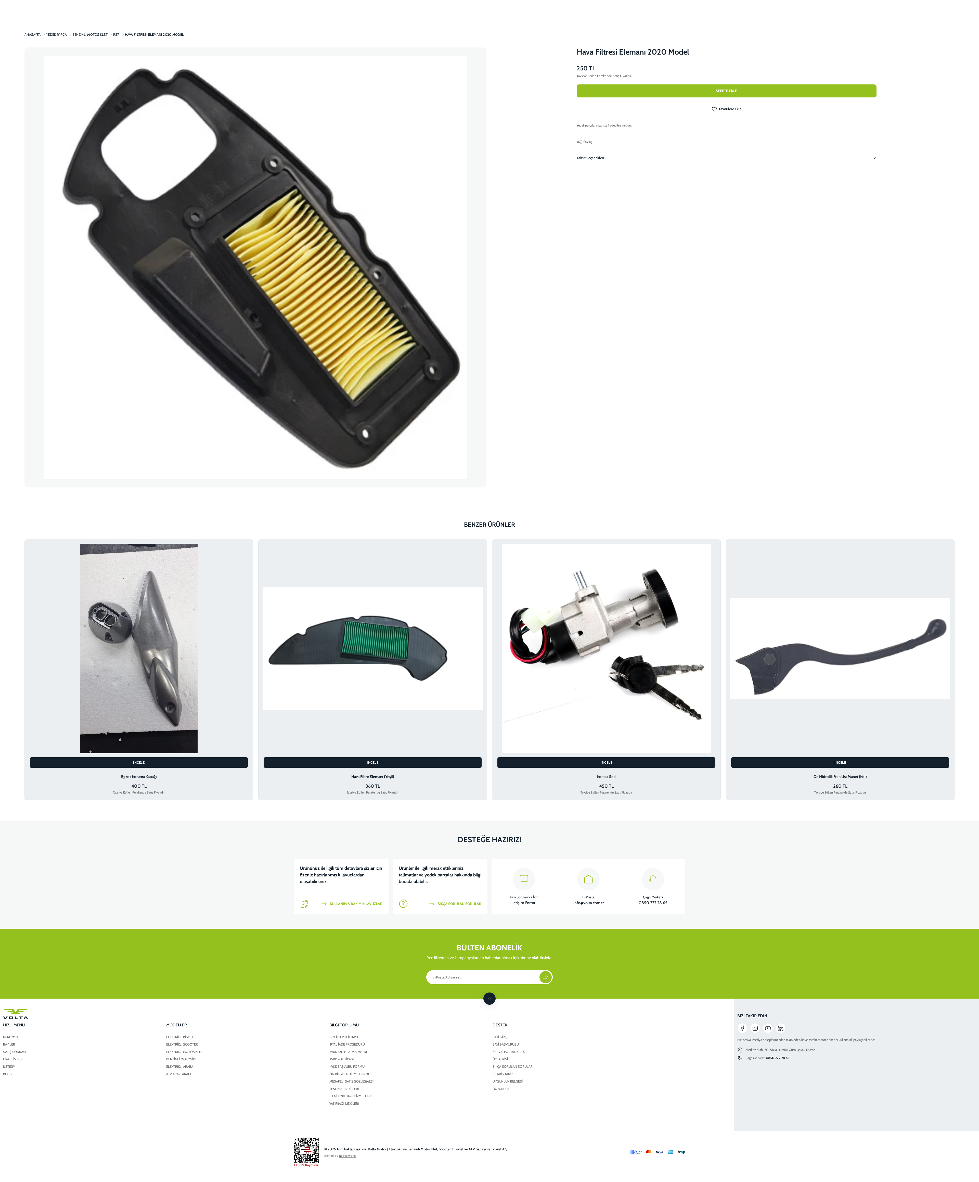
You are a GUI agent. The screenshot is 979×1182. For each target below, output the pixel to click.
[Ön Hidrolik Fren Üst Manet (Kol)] (840, 648)
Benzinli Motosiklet (90, 34)
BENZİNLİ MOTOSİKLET (183, 1059)
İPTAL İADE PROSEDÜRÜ (347, 1044)
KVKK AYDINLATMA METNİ (348, 1052)
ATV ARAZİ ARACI (178, 1074)
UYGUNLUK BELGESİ (508, 1081)
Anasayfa (32, 34)
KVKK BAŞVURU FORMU (347, 1066)
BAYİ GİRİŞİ (500, 1037)
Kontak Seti (606, 776)
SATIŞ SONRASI (14, 1052)
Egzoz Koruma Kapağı (139, 776)
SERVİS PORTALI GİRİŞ (509, 1052)
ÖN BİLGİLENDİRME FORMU (349, 1074)
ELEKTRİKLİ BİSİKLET (181, 1037)
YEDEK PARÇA (56, 34)
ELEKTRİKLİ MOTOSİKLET (184, 1052)
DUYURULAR (502, 1089)
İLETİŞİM (9, 1066)
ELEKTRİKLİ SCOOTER (182, 1044)
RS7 (116, 34)
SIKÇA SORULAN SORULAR (513, 1066)
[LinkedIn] (781, 1028)
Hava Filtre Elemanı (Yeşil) (372, 776)
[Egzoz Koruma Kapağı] (139, 648)
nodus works (347, 1156)
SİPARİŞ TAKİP (502, 1074)
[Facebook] (742, 1028)
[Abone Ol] (545, 977)
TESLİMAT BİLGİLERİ (344, 1089)
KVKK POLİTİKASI (341, 1059)
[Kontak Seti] (606, 648)
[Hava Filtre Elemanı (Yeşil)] (373, 648)
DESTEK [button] (500, 1025)
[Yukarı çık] (489, 998)
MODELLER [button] (176, 1025)
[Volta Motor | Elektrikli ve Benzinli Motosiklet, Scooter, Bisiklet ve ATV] (326, 1014)
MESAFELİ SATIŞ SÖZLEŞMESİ (351, 1081)
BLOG (7, 1074)
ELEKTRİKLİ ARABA (179, 1066)
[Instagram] (755, 1028)
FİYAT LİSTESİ (12, 1059)
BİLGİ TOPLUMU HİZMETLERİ (350, 1096)
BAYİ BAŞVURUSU (506, 1044)
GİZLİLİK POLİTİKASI (343, 1037)
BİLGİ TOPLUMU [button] (344, 1025)
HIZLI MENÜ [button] (14, 1025)
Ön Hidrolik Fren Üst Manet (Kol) (840, 776)
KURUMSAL (11, 1037)
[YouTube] (768, 1028)
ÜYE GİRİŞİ (500, 1059)
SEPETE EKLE (726, 91)
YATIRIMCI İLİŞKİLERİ (344, 1103)
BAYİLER (9, 1044)
